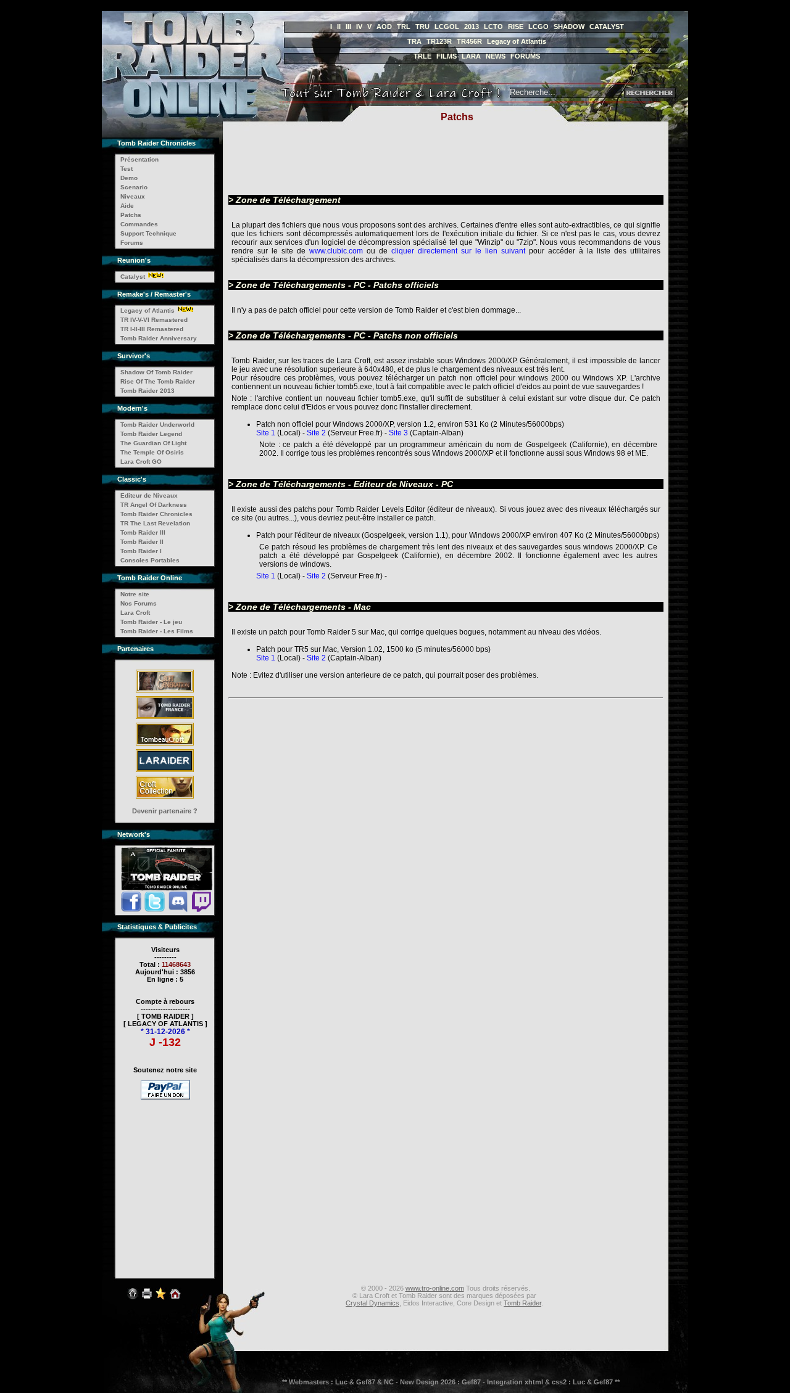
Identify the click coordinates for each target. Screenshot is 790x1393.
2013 (471, 26)
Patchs (130, 215)
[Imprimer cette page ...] (147, 1300)
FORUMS (525, 56)
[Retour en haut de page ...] (133, 1300)
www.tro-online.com (434, 1288)
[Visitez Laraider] (165, 771)
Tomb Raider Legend (151, 433)
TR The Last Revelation (155, 523)
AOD (384, 26)
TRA (414, 41)
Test (126, 168)
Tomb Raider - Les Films (156, 631)
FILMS (446, 56)
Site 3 (399, 433)
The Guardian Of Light (153, 443)
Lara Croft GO (141, 461)
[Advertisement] (165, 1181)
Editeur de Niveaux (149, 495)
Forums (131, 242)
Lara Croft (135, 612)
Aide (127, 205)
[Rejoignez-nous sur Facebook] (131, 910)
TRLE (422, 56)
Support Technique (148, 233)
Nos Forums (138, 603)
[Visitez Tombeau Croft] (165, 745)
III (348, 26)
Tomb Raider (522, 1303)
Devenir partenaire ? (165, 811)
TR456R (469, 41)
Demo (129, 178)
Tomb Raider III (142, 532)
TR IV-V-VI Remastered (154, 319)
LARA (471, 56)
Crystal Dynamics (372, 1303)
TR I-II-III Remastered (151, 329)
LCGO (538, 26)
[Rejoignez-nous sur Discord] (178, 910)
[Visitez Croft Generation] (165, 692)
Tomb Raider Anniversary (158, 338)
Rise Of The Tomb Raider (157, 381)
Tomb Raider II (142, 541)
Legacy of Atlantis (516, 41)
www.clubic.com (336, 251)
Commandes (139, 224)
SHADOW (569, 26)
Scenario (134, 187)
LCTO (493, 26)
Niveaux (132, 196)
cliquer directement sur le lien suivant (458, 251)
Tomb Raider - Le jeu (151, 621)
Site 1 (265, 433)
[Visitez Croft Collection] (165, 798)
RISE (515, 26)
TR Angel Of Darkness (153, 504)
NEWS (495, 56)
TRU (422, 26)
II (339, 26)
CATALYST (606, 26)
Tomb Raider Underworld (157, 424)
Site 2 (317, 433)
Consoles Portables (150, 560)
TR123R (439, 41)
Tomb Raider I (141, 551)
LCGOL (446, 26)
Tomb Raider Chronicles (156, 514)
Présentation (139, 159)
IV (359, 26)
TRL (403, 26)
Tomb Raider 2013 (147, 390)
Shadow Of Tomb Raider (156, 372)
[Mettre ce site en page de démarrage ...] (175, 1300)
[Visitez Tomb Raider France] (165, 718)
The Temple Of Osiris (152, 452)
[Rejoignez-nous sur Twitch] (201, 910)
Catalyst (132, 276)
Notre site (134, 594)
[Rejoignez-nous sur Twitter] (154, 910)
